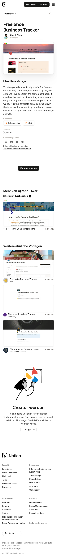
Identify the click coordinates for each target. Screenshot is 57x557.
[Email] (22, 141)
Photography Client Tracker (21, 314)
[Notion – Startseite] (4, 4)
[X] (5, 141)
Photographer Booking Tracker (25, 349)
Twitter (9, 132)
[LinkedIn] (11, 141)
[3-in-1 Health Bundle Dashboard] (28, 213)
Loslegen (29, 429)
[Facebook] (17, 141)
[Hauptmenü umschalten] (53, 4)
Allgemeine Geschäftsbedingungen (17, 149)
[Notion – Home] (28, 455)
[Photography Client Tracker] (28, 298)
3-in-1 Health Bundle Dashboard (19, 228)
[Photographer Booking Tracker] (28, 333)
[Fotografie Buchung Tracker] (28, 263)
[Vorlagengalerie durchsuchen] (50, 14)
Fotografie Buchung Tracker (23, 279)
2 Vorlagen (14, 38)
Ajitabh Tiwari (16, 35)
